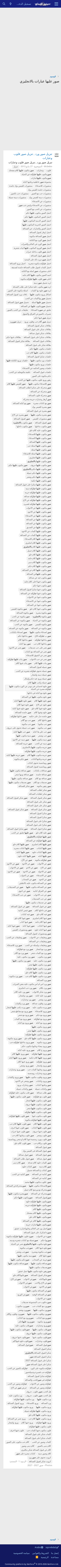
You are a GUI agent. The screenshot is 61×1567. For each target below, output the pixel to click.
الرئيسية (45, 1557)
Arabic (38, 1547)
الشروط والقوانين (40, 1553)
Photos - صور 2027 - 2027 (39, 1465)
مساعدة (55, 1557)
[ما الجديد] (10, 4)
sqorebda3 (51, 1547)
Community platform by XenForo (32, 1564)
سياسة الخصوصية (21, 1553)
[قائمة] (56, 4)
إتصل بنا (55, 1553)
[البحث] (4, 4)
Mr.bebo (48, 166)
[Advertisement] (30, 40)
